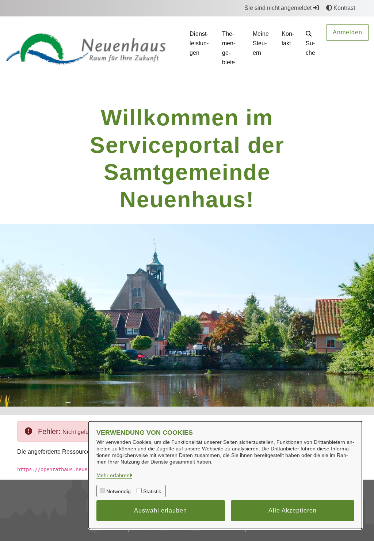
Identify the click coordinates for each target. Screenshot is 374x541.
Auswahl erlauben (160, 510)
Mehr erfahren (113, 475)
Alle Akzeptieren (292, 510)
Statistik (152, 491)
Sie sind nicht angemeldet (278, 8)
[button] (310, 44)
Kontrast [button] (343, 8)
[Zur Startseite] (91, 49)
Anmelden (347, 32)
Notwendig (118, 491)
